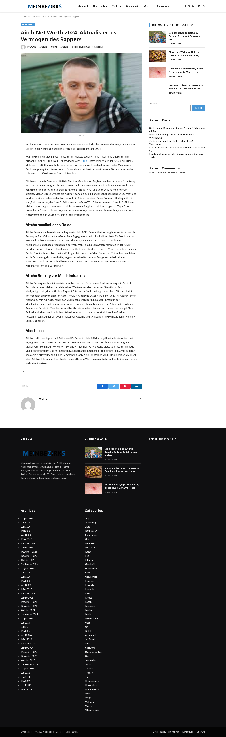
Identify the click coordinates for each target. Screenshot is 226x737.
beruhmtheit (28, 25)
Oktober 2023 (28, 660)
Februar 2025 (28, 593)
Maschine (90, 606)
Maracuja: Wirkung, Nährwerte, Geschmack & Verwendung (186, 53)
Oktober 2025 (28, 560)
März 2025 (26, 589)
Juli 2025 (25, 572)
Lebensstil (82, 6)
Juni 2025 (26, 577)
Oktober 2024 (28, 610)
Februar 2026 (28, 543)
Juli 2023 (25, 673)
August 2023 (27, 668)
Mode (88, 614)
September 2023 (29, 664)
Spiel (87, 656)
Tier (87, 677)
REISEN (89, 631)
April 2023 (26, 685)
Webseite (90, 702)
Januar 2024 (27, 648)
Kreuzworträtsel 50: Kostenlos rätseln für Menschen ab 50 (186, 87)
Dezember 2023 (29, 652)
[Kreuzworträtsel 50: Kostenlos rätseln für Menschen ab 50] (157, 89)
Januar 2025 (27, 598)
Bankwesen (91, 531)
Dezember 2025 (29, 552)
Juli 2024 (25, 623)
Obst (87, 623)
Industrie (89, 589)
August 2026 (27, 518)
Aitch (84, 161)
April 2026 (26, 535)
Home (23, 16)
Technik (116, 6)
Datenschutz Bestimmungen (166, 732)
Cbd (87, 539)
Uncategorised (92, 681)
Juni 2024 (26, 627)
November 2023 (29, 656)
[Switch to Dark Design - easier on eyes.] (203, 6)
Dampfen (90, 543)
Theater (89, 673)
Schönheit (90, 639)
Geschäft (90, 564)
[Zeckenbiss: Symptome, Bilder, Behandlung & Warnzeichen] (157, 72)
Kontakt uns (162, 6)
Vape (87, 693)
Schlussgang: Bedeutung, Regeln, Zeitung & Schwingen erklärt (185, 36)
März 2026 (26, 539)
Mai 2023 (25, 681)
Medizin (89, 610)
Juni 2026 (26, 527)
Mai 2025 (25, 581)
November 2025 (29, 556)
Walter (33, 47)
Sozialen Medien (93, 652)
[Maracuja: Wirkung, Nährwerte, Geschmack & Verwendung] (157, 56)
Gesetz (89, 572)
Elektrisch (90, 547)
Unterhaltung (92, 685)
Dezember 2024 (29, 602)
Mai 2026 (25, 531)
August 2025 (27, 568)
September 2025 (29, 564)
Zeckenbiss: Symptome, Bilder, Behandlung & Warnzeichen (186, 70)
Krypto (88, 598)
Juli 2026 (25, 522)
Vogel (88, 698)
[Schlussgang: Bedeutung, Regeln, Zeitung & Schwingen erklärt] (157, 37)
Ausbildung (91, 522)
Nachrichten (100, 6)
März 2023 (26, 689)
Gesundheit (132, 6)
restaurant (90, 635)
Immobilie (90, 585)
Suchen (153, 103)
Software (90, 648)
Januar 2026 (27, 547)
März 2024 (26, 639)
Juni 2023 (26, 677)
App (87, 518)
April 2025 (26, 585)
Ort (87, 627)
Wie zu (147, 6)
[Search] (199, 6)
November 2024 (29, 606)
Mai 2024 (26, 631)
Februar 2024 (28, 643)
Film (87, 556)
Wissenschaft (92, 710)
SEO (87, 643)
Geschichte (91, 568)
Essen (88, 552)
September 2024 (29, 614)
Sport (88, 664)
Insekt (88, 593)
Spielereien (90, 660)
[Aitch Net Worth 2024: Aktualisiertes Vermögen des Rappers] (81, 93)
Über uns (201, 732)
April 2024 (26, 635)
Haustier (89, 581)
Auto (87, 527)
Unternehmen (92, 689)
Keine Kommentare (82, 47)
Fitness (89, 560)
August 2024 (27, 618)
